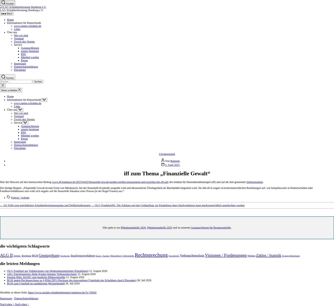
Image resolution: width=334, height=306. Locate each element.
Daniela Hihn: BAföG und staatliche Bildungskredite (36, 277)
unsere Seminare (30, 51)
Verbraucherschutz (192, 255)
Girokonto (65, 256)
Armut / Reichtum (22, 255)
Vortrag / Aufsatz (20, 197)
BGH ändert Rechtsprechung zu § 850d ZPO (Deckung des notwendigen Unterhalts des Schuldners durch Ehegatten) (71, 280)
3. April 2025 (172, 165)
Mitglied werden (30, 57)
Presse (24, 60)
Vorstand (19, 38)
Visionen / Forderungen (226, 255)
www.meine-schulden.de (27, 26)
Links (17, 29)
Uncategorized (167, 154)
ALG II (6, 255)
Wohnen (251, 256)
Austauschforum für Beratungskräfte (211, 227)
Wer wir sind (21, 35)
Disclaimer (20, 69)
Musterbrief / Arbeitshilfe (122, 256)
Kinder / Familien (103, 256)
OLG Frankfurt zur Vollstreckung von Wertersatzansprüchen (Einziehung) (47, 270)
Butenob (175, 161)
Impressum (20, 63)
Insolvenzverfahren (83, 255)
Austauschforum (30, 47)
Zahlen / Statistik (268, 255)
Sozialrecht (174, 256)
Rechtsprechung (151, 255)
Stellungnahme (254, 182)
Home (10, 19)
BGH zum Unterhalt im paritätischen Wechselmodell (36, 283)
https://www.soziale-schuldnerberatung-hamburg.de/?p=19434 (62, 292)
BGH (35, 255)
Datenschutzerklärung (26, 66)
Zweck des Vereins (24, 41)
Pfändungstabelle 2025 (159, 227)
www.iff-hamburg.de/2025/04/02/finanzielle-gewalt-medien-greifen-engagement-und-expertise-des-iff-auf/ (110, 182)
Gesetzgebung (49, 255)
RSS (23, 54)
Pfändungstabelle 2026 (133, 227)
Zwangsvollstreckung (291, 256)
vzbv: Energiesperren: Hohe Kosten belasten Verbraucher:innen (42, 274)
